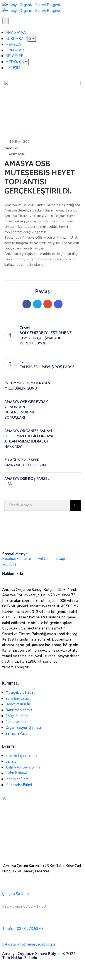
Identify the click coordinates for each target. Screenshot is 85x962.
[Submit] (75, 505)
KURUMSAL (15, 38)
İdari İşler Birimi (17, 779)
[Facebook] (26, 304)
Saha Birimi (14, 761)
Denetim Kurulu (17, 704)
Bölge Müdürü (16, 716)
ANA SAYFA (15, 32)
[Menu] (31, 39)
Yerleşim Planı (16, 733)
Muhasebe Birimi (18, 785)
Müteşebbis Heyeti (20, 692)
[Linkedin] (58, 304)
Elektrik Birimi (16, 773)
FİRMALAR (14, 50)
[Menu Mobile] (5, 21)
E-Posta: (29, 944)
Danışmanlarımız (18, 710)
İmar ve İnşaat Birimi (21, 755)
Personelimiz (15, 721)
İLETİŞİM (12, 67)
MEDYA (11, 61)
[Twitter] (37, 304)
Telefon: (23, 928)
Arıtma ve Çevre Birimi (23, 767)
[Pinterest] (47, 304)
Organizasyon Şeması (23, 727)
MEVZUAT (14, 44)
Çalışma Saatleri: (16, 893)
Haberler (11, 148)
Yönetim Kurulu (17, 698)
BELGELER (14, 55)
